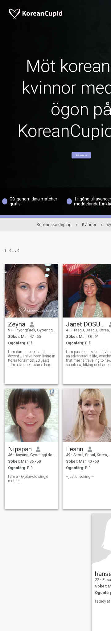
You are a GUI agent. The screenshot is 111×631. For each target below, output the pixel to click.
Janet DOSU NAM (85, 324)
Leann (74, 449)
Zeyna (16, 324)
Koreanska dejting (54, 224)
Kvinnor (89, 224)
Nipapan (20, 449)
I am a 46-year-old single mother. (28, 478)
